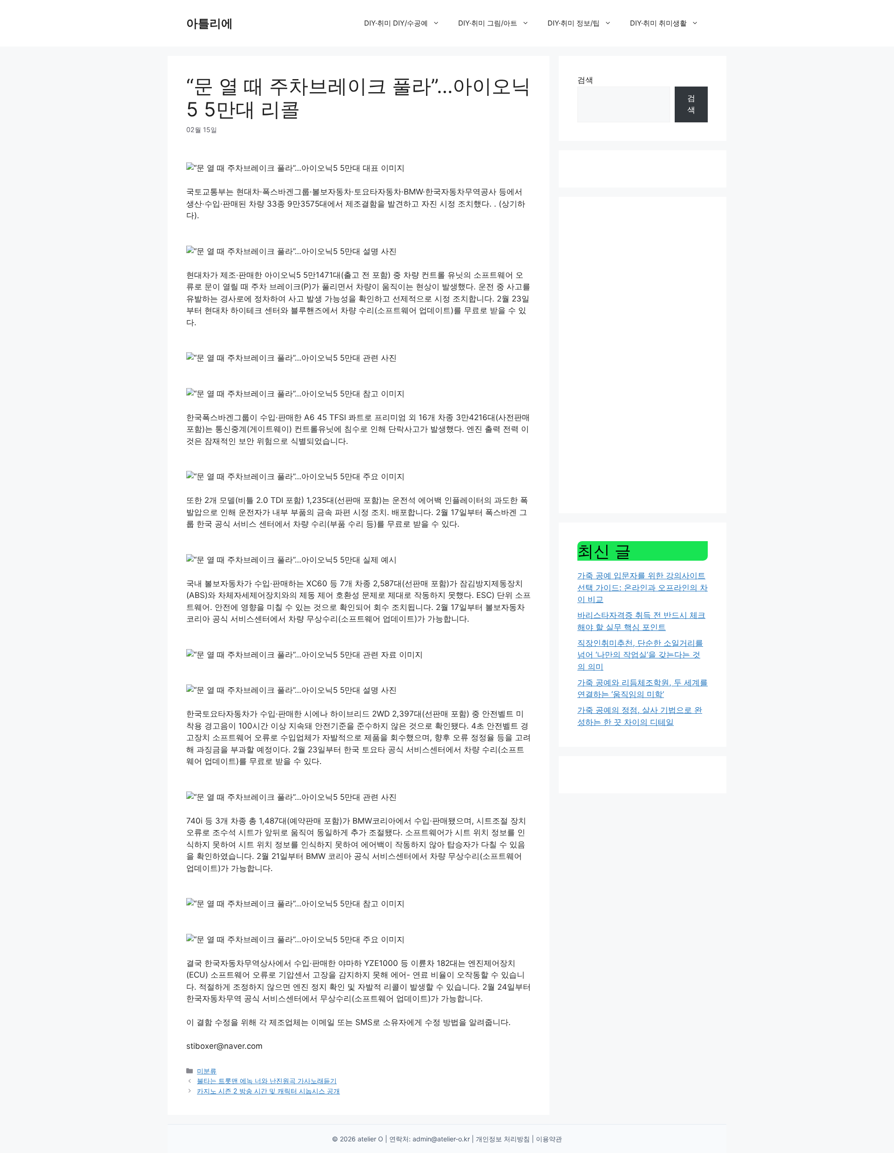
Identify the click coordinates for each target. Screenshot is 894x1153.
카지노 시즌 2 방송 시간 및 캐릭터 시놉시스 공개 (268, 1091)
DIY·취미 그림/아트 (487, 23)
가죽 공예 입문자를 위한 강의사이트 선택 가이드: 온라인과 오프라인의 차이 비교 (642, 587)
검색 (585, 80)
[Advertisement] (642, 355)
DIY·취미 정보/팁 (574, 23)
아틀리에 (209, 23)
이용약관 (549, 1139)
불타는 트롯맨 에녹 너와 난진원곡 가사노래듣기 (267, 1081)
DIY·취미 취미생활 (658, 23)
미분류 (207, 1071)
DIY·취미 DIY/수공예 (396, 23)
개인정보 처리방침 (503, 1139)
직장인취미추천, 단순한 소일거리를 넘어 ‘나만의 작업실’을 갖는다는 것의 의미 (640, 654)
